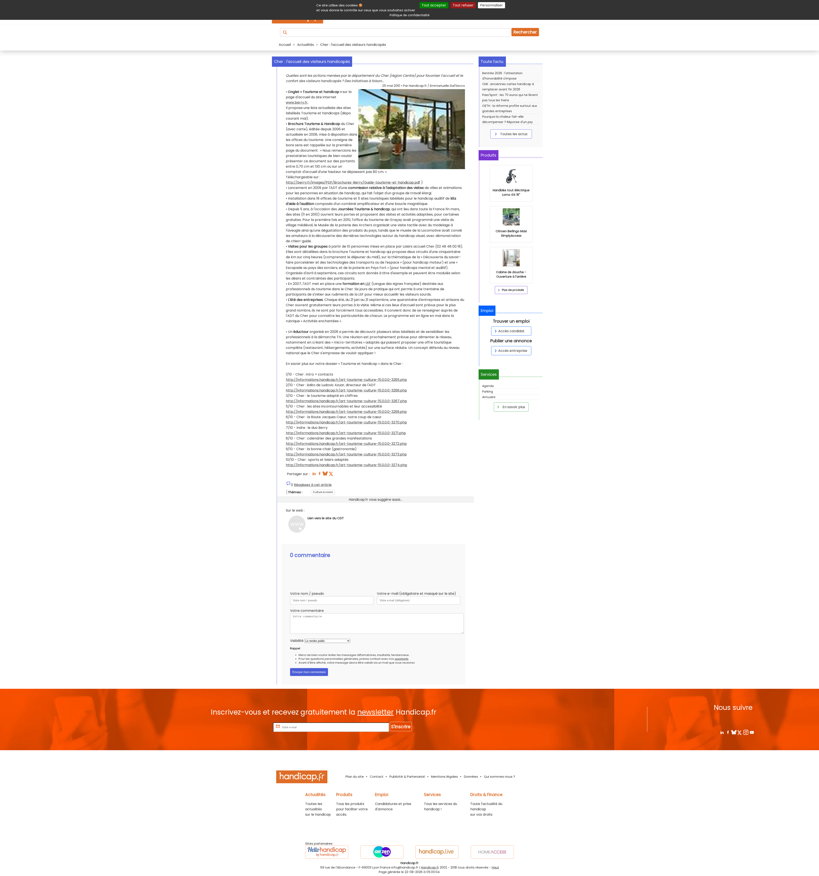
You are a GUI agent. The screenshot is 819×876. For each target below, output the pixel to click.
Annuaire (488, 397)
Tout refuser (463, 5)
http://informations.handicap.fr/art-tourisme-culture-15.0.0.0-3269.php (346, 411)
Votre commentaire (307, 610)
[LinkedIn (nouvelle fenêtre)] (314, 474)
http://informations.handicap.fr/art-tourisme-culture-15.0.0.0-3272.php (346, 443)
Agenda (488, 386)
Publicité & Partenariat (407, 776)
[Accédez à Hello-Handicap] (326, 852)
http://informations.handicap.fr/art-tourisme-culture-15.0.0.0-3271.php (346, 433)
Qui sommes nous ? (499, 776)
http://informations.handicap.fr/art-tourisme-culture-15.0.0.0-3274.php (346, 465)
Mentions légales (444, 776)
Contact (376, 776)
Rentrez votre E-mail (255, 727)
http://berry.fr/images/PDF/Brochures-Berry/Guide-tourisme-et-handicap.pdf (353, 182)
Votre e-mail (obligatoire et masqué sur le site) (416, 593)
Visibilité (296, 640)
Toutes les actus (513, 134)
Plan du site (355, 776)
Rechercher (525, 32)
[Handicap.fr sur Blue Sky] (733, 732)
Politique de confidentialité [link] (410, 15)
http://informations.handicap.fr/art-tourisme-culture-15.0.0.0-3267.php (346, 401)
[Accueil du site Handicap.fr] (301, 777)
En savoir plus (513, 407)
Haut (495, 867)
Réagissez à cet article (313, 484)
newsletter (375, 712)
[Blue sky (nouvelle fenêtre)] (325, 474)
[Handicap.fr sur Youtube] (751, 732)
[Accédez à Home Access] (492, 852)
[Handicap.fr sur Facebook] (727, 732)
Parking (487, 391)
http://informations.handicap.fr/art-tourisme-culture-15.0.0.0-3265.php (346, 379)
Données (471, 776)
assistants (401, 659)
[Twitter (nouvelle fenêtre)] (331, 474)
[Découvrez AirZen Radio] (382, 852)
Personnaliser (491, 5)
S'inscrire (401, 727)
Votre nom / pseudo (307, 593)
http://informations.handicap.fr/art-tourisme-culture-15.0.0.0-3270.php (346, 422)
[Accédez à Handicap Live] (437, 852)
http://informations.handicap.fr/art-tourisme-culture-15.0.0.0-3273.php (346, 454)
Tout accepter (434, 5)
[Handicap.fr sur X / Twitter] (739, 732)
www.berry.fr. (297, 102)
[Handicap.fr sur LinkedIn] (721, 732)
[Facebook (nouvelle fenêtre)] (319, 474)
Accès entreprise (512, 350)
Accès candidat (511, 331)
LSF (368, 283)
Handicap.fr (430, 867)
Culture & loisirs (323, 492)
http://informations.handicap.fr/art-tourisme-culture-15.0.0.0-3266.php (346, 390)
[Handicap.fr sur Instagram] (745, 732)
